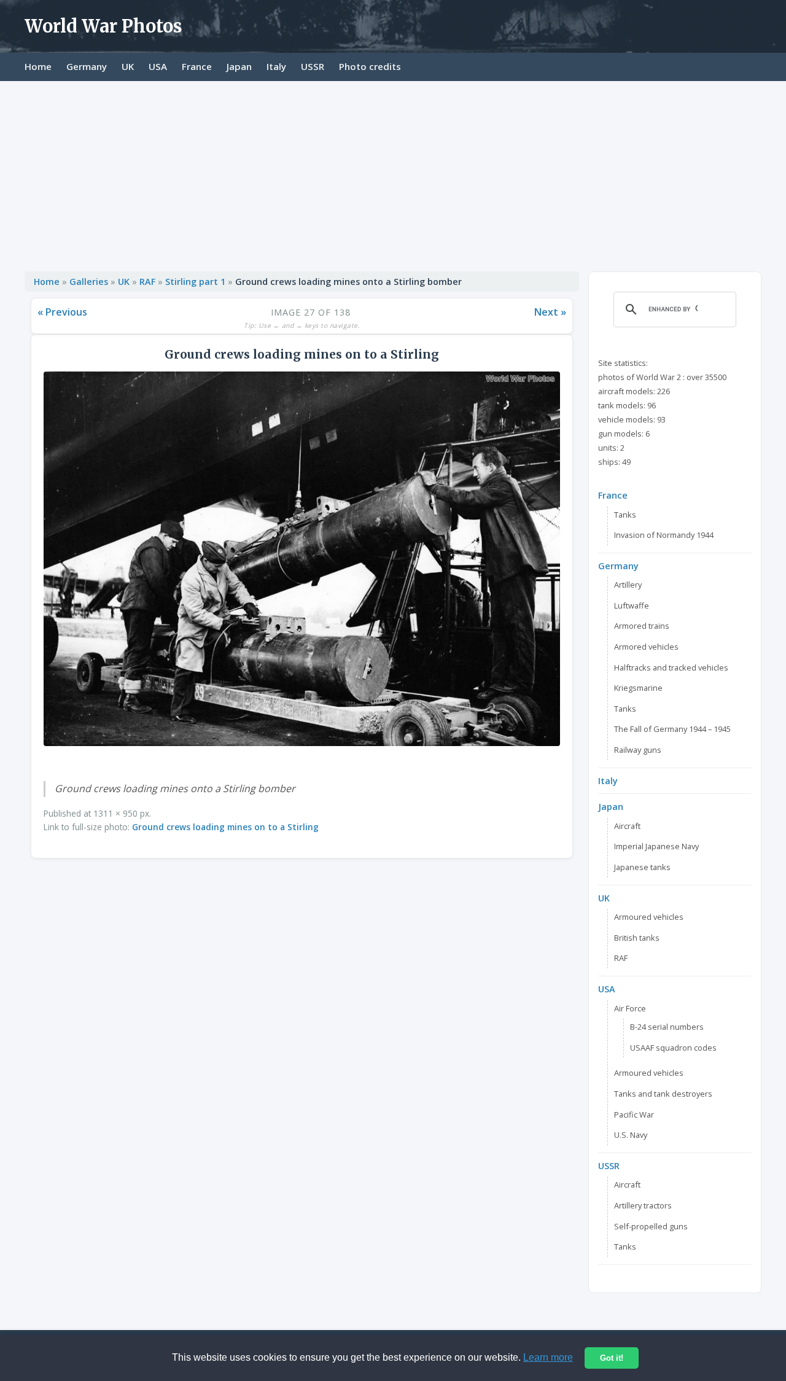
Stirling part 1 (195, 281)
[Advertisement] (393, 173)
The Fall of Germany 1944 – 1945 (672, 728)
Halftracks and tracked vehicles (671, 667)
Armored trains (641, 625)
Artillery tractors (643, 1205)
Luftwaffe (631, 605)
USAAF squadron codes (673, 1047)
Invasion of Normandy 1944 (664, 534)
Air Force (630, 1008)
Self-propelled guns (651, 1226)
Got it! (611, 1358)
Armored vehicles (646, 646)
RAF (147, 281)
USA (158, 66)
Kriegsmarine (638, 687)
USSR (312, 66)
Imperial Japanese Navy (656, 846)
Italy (276, 66)
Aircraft (627, 825)
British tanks (637, 937)
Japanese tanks (642, 867)
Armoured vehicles (648, 916)
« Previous (62, 312)
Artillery (628, 584)
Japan (239, 66)
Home (38, 66)
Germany (86, 66)
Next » (550, 312)
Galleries (88, 281)
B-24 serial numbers (667, 1026)
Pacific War (634, 1114)
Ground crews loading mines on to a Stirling (225, 827)
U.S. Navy (630, 1134)
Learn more (548, 1357)
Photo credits (370, 66)
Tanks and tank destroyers (663, 1093)
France (197, 66)
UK (128, 66)
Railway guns (637, 749)
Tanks (625, 514)
